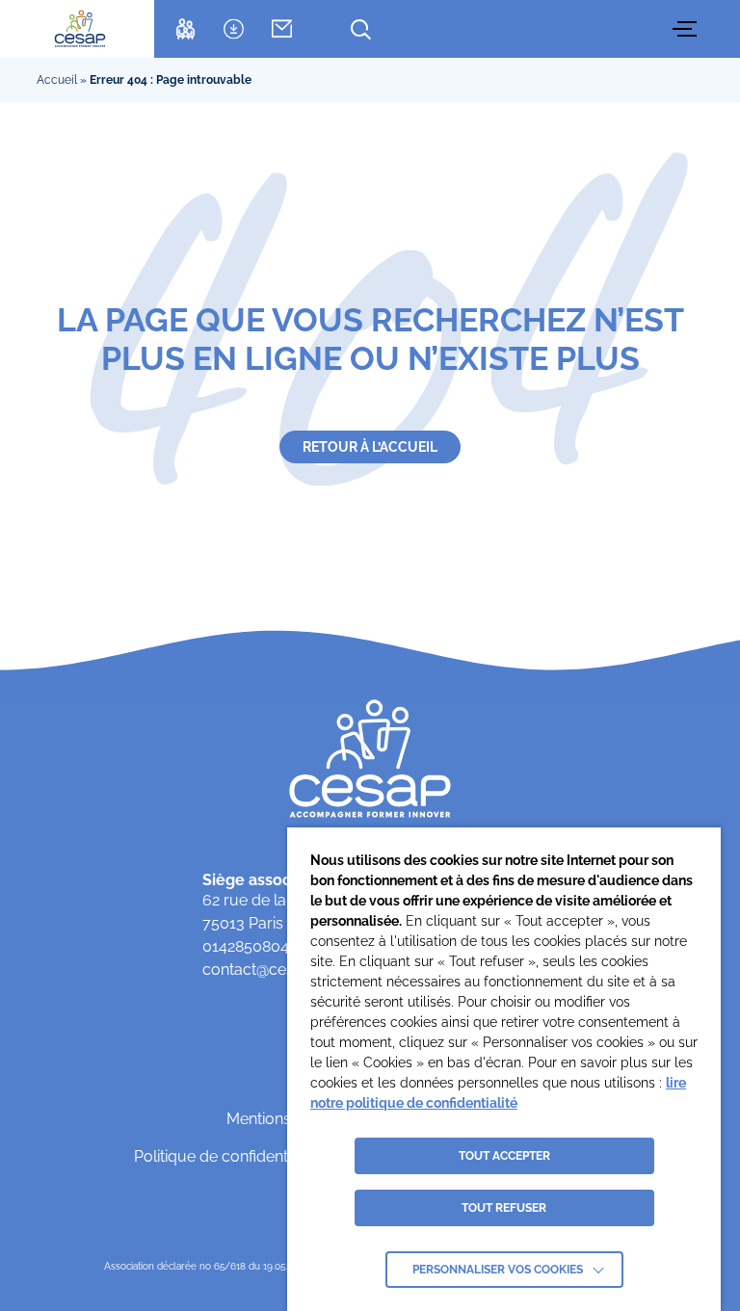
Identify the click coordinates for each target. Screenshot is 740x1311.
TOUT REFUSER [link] (504, 1208)
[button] (687, 29)
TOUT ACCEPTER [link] (504, 1156)
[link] (80, 29)
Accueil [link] (57, 80)
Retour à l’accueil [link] (370, 447)
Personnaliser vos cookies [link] (497, 1269)
